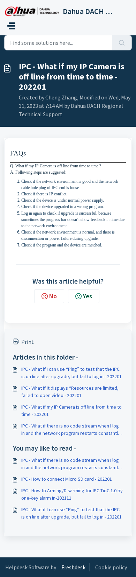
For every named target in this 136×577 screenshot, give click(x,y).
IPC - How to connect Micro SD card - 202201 (66, 479)
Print (27, 341)
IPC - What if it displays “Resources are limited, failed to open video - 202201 (70, 391)
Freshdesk (73, 567)
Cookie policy (111, 567)
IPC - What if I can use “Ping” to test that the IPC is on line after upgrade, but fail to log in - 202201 (71, 373)
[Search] (122, 42)
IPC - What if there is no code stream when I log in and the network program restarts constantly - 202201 (72, 430)
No (53, 296)
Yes (87, 296)
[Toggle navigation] (11, 26)
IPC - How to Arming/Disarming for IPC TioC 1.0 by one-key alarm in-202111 (72, 494)
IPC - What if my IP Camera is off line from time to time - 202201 (71, 410)
